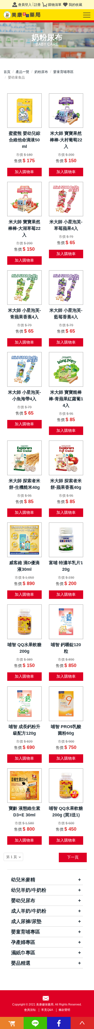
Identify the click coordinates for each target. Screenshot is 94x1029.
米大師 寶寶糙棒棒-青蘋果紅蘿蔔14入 (66, 399)
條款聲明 (64, 1010)
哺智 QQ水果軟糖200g (24, 648)
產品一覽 (22, 72)
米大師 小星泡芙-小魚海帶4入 (24, 395)
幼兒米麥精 (23, 879)
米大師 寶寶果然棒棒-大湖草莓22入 (24, 228)
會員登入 (25, 5)
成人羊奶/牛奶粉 (28, 911)
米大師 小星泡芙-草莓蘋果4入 (65, 225)
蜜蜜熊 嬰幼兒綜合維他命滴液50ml (24, 140)
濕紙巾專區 (23, 952)
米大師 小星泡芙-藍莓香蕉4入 (65, 313)
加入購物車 (24, 172)
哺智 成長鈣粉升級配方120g (24, 730)
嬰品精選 (20, 963)
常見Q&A (47, 1010)
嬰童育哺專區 (63, 72)
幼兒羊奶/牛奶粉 (28, 890)
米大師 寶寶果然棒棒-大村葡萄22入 (66, 140)
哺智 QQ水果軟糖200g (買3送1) (66, 811)
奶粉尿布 (41, 72)
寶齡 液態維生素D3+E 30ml (24, 811)
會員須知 (30, 1010)
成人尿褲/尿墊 (26, 921)
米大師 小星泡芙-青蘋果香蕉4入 (24, 313)
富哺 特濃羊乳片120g (66, 566)
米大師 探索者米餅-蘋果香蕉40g (66, 484)
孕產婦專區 (23, 942)
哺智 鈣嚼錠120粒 (66, 648)
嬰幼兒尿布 (23, 900)
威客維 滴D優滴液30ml (24, 566)
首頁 (7, 72)
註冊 (37, 5)
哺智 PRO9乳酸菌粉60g (66, 730)
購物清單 (54, 5)
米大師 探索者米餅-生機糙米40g (24, 484)
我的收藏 (75, 5)
